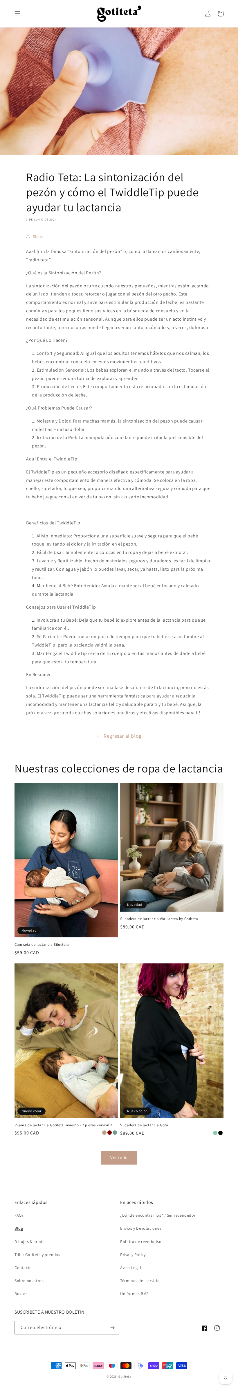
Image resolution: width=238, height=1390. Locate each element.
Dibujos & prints (30, 1241)
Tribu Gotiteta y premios (37, 1254)
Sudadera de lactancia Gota (144, 1125)
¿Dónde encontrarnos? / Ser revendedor (158, 1215)
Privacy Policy (132, 1254)
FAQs (19, 1215)
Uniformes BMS (134, 1293)
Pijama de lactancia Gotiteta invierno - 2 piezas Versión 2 (63, 1125)
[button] (17, 13)
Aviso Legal (130, 1267)
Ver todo (119, 1157)
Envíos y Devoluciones (141, 1228)
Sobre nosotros (29, 1280)
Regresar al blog (123, 735)
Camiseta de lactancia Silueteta (42, 944)
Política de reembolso (141, 1241)
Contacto (23, 1267)
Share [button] (38, 236)
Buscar (21, 1293)
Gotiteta (124, 1376)
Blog (19, 1228)
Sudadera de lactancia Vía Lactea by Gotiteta (159, 919)
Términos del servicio (140, 1280)
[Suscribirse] (112, 1327)
